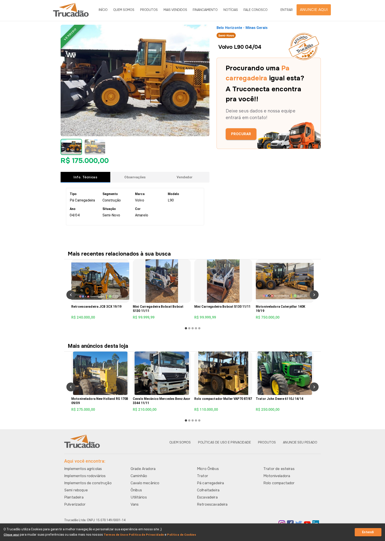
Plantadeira (74, 497)
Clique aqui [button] (11, 534)
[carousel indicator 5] (199, 328)
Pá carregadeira (210, 483)
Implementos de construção (88, 483)
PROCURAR (241, 134)
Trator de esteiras (279, 468)
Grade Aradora (143, 468)
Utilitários (139, 497)
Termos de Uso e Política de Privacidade (134, 534)
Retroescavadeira (212, 504)
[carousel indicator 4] (196, 328)
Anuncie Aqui (314, 9)
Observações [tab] (135, 177)
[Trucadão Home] (71, 10)
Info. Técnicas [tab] (85, 177)
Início (103, 10)
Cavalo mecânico (145, 483)
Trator (202, 476)
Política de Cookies (181, 534)
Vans (135, 504)
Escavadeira (207, 497)
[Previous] (70, 294)
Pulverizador (75, 504)
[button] (71, 147)
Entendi (368, 532)
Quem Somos (123, 10)
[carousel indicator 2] (189, 328)
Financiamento (205, 10)
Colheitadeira (208, 490)
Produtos (149, 10)
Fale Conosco (256, 10)
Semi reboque (76, 490)
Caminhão (139, 476)
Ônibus (136, 490)
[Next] (314, 294)
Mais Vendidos (175, 10)
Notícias (230, 10)
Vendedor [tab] (184, 177)
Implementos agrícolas (83, 468)
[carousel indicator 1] (186, 328)
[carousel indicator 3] (192, 328)
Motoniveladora (276, 476)
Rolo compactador (279, 483)
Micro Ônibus (208, 468)
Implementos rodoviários (85, 476)
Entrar (287, 10)
